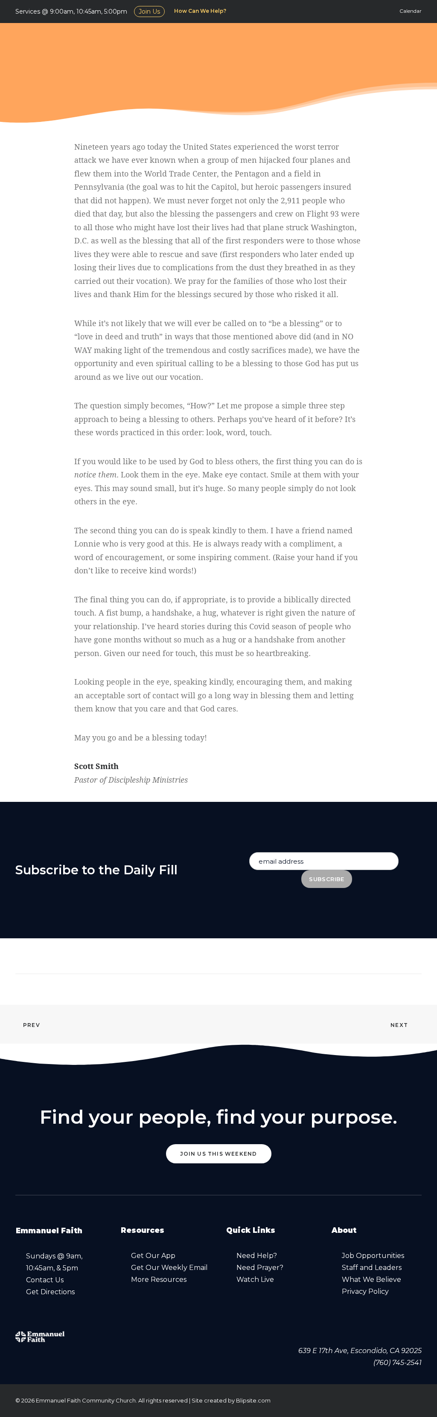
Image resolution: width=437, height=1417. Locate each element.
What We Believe (371, 1279)
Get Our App (153, 1256)
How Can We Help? (200, 11)
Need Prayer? (259, 1268)
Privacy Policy (365, 1291)
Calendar (410, 11)
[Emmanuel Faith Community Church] (62, 42)
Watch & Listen (225, 42)
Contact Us (45, 1280)
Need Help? (256, 1256)
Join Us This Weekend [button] (218, 1154)
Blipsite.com (253, 1400)
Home (132, 42)
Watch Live (255, 1279)
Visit (168, 42)
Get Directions (50, 1292)
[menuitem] (201, 11)
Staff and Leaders (372, 1268)
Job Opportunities (373, 1256)
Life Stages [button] (384, 42)
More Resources (158, 1279)
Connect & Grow (309, 42)
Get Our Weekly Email (169, 1268)
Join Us (149, 11)
